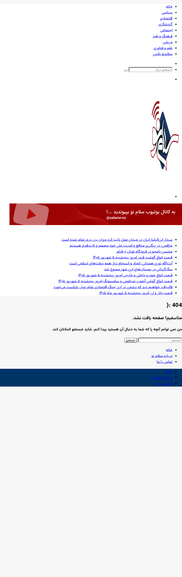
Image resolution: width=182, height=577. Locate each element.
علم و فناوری (163, 48)
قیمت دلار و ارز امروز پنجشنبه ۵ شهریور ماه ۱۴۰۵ (136, 293)
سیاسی (167, 13)
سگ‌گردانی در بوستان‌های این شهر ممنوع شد (138, 269)
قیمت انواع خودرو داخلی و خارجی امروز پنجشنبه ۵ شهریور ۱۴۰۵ (125, 275)
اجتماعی (166, 30)
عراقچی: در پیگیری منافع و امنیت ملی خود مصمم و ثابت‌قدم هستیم (121, 246)
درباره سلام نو (162, 356)
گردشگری (166, 25)
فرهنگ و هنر (163, 36)
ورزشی (168, 42)
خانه (169, 7)
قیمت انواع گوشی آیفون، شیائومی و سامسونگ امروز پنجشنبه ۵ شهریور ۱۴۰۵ (115, 281)
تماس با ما (165, 362)
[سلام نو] (164, 184)
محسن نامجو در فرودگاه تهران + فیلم (145, 252)
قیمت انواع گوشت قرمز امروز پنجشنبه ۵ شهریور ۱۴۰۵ (133, 258)
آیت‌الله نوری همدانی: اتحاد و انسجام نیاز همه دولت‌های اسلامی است (121, 264)
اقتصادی (166, 19)
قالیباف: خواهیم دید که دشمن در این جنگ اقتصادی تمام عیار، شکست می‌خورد (113, 287)
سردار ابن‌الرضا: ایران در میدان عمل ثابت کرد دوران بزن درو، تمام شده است (117, 240)
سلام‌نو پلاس (163, 54)
